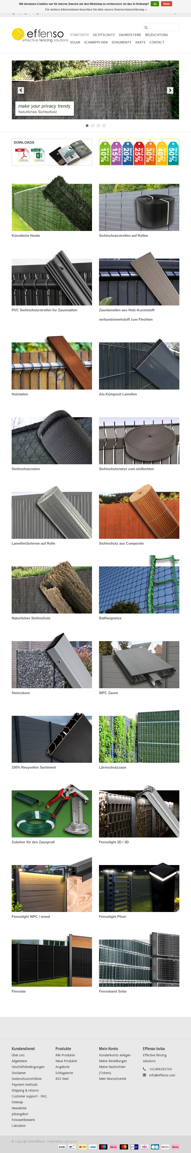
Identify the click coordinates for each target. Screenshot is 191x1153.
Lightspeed (70, 1141)
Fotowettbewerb (23, 1120)
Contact (157, 42)
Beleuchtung (156, 35)
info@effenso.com (162, 1075)
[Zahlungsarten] (61, 1146)
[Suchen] (144, 28)
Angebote (62, 1067)
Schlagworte (64, 1073)
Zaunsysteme (130, 35)
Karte (140, 42)
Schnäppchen (96, 42)
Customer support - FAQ (29, 1096)
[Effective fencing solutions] (40, 35)
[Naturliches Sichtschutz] (95, 89)
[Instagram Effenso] (112, 1028)
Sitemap (17, 1102)
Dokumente (121, 42)
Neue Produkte (66, 1061)
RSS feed (61, 1079)
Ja (155, 4)
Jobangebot (20, 1114)
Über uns (18, 1055)
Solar (75, 42)
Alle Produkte (65, 1055)
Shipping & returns (25, 1090)
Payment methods (25, 1084)
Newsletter (19, 1108)
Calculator (19, 1126)
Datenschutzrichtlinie (26, 1079)
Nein (167, 4)
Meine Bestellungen (113, 1061)
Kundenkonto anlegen (115, 1055)
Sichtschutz (104, 35)
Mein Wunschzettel (112, 1079)
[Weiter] (170, 90)
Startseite (79, 35)
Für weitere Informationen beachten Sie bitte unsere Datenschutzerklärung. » (96, 9)
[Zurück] (21, 90)
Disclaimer (19, 1073)
